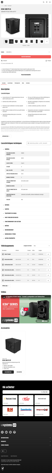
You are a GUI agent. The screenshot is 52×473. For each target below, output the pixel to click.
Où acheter (19, 372)
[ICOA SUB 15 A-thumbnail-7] (36, 41)
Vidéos (23, 83)
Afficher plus (5, 136)
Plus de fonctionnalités (26, 74)
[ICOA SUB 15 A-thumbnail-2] (11, 41)
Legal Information (4, 456)
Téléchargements (17, 83)
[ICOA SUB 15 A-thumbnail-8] (42, 41)
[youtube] (6, 432)
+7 (46, 41)
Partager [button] (49, 60)
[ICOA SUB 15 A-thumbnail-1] (5, 41)
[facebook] (2, 432)
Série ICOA (9, 5)
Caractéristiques (10, 83)
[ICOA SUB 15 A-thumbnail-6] (31, 41)
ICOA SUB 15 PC (6, 360)
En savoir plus (8, 372)
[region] (26, 26)
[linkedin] (14, 432)
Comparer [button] (5, 60)
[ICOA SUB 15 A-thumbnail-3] (16, 41)
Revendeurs (28, 83)
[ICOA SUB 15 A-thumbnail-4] (21, 41)
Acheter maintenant (26, 56)
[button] (48, 254)
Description (4, 83)
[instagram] (10, 432)
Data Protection (14, 456)
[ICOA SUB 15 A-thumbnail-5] (26, 41)
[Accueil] (2, 2)
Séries (6, 5)
